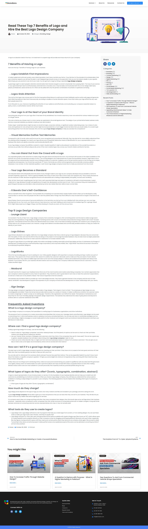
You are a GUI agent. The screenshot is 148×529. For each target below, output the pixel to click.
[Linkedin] (16, 511)
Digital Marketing (111, 79)
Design (48, 34)
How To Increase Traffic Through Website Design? (121, 101)
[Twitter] (20, 511)
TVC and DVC (110, 90)
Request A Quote (66, 510)
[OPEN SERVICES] (95, 3)
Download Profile (66, 503)
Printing (108, 83)
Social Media (110, 86)
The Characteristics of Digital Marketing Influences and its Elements (118, 114)
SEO (107, 84)
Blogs (63, 505)
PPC (107, 81)
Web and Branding (112, 94)
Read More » (13, 483)
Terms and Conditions (67, 512)
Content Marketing (112, 75)
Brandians (109, 72)
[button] (105, 64)
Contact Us (64, 508)
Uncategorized (111, 92)
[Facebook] (11, 511)
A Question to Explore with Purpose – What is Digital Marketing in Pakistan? (120, 103)
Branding (43, 34)
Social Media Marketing (113, 88)
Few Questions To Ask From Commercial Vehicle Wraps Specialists (117, 478)
